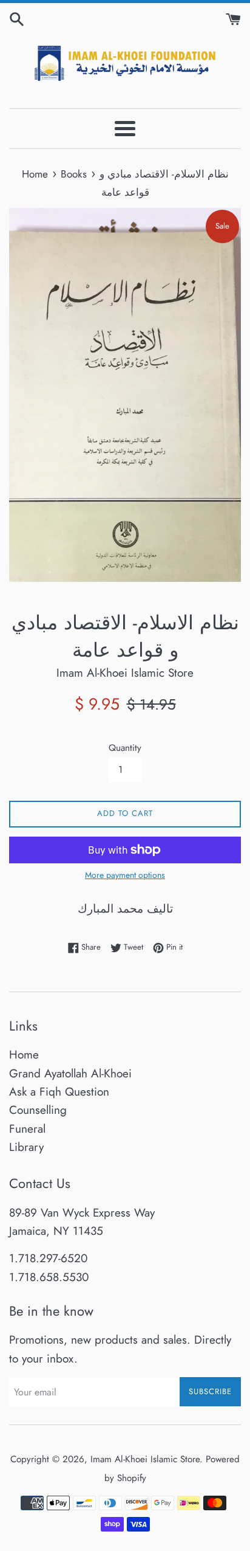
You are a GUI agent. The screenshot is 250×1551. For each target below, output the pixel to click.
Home (24, 1054)
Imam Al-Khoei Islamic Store (145, 1459)
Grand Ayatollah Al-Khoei (70, 1073)
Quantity (125, 748)
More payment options (125, 875)
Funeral (27, 1129)
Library (26, 1147)
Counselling (38, 1110)
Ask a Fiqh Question (59, 1091)
